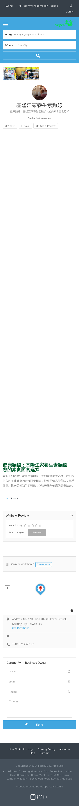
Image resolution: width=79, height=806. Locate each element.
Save (26, 126)
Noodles (15, 498)
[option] (21, 73)
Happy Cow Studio (51, 786)
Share (11, 126)
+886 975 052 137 (23, 644)
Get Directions (20, 628)
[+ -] (39, 593)
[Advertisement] (39, 294)
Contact (44, 753)
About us (64, 749)
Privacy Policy (46, 749)
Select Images (16, 532)
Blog (32, 753)
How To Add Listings (21, 749)
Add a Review (47, 126)
